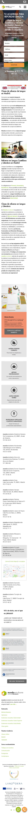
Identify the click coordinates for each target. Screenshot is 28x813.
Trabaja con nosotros (7, 748)
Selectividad (14, 198)
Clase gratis (4, 726)
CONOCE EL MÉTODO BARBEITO (14, 331)
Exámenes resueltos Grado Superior (11, 720)
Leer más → (13, 704)
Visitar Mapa (13, 561)
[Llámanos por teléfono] (3, 2)
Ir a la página (21, 561)
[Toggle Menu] (25, 7)
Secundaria (20, 185)
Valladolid (4, 740)
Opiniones (4, 715)
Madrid (3, 737)
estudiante (8, 210)
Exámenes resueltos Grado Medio (11, 723)
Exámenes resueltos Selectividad (10, 718)
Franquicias (4, 753)
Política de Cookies (19, 766)
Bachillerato (5, 187)
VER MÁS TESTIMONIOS (16, 681)
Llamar (7, 561)
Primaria (13, 185)
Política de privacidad (14, 767)
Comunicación (5, 750)
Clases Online (5, 734)
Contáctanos (5, 756)
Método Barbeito (13, 216)
